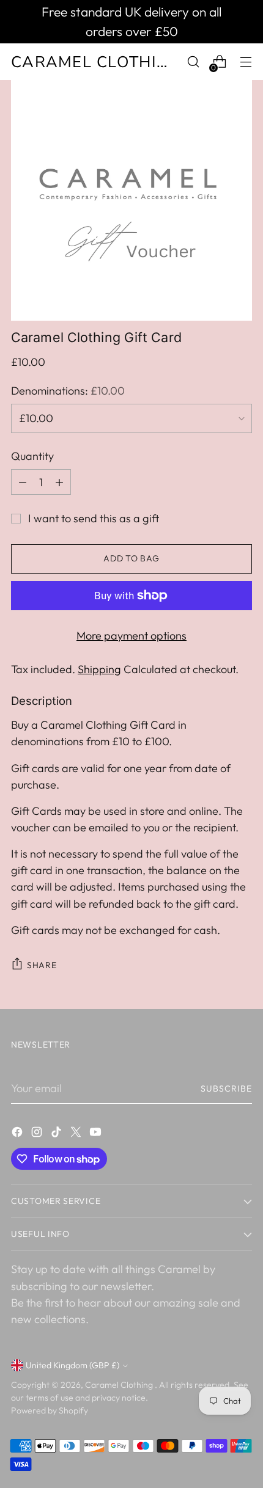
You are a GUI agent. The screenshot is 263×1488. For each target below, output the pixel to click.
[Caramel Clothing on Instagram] (38, 1134)
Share (42, 965)
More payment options (131, 636)
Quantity (32, 456)
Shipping (99, 669)
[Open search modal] (193, 62)
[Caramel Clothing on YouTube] (96, 1134)
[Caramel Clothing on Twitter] (77, 1134)
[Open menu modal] (245, 62)
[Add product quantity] (59, 482)
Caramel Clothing (120, 1384)
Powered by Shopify (49, 1410)
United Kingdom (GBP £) (72, 1365)
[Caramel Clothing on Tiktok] (57, 1134)
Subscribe (227, 1088)
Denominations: (68, 391)
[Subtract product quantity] (23, 482)
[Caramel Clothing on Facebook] (18, 1134)
